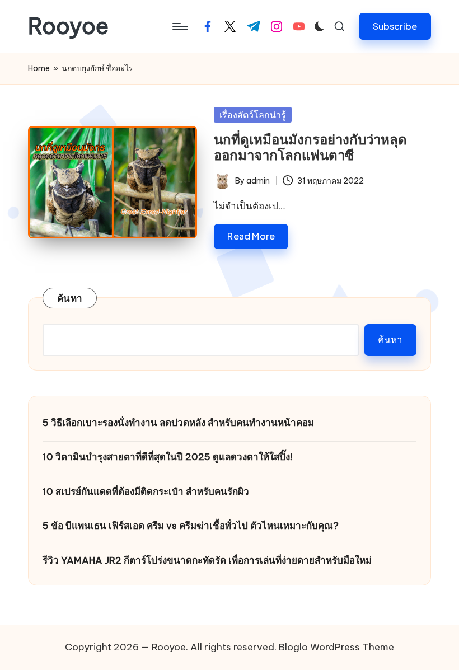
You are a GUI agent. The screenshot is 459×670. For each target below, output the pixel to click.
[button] (395, 26)
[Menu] (179, 26)
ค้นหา (69, 298)
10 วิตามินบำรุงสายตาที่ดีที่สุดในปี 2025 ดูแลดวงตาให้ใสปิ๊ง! (167, 457)
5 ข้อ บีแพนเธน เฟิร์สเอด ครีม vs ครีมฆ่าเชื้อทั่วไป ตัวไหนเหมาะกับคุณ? (191, 525)
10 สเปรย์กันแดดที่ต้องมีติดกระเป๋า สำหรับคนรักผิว (146, 491)
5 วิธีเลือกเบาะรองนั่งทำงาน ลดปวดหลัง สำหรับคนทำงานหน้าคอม (178, 422)
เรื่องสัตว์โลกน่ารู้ (252, 114)
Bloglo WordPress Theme (336, 647)
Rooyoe (68, 26)
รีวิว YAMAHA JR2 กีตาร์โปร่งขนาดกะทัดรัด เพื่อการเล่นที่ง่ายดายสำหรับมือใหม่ (207, 560)
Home (39, 68)
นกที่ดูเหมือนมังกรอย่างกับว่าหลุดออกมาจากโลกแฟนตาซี (310, 147)
